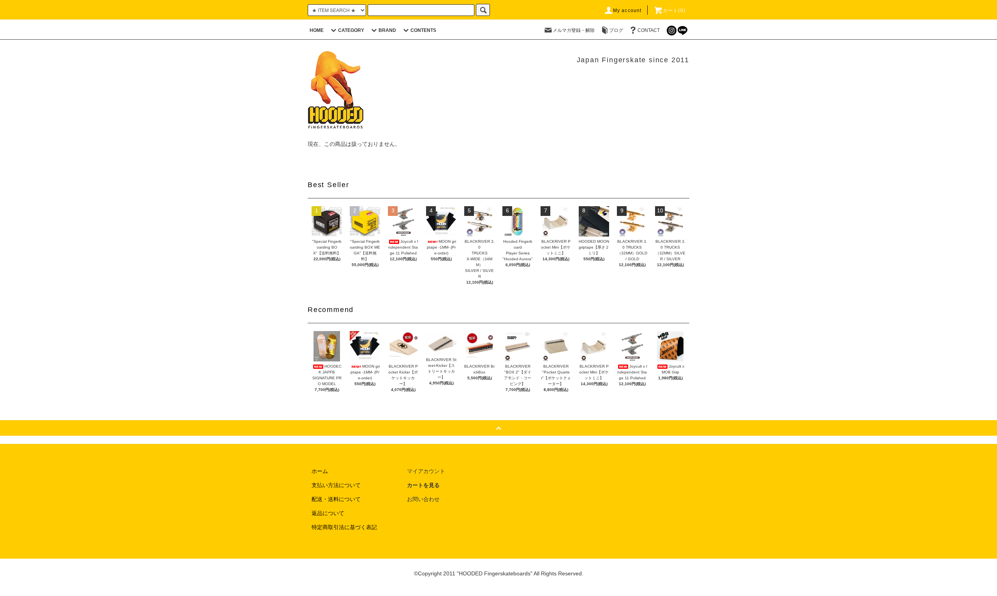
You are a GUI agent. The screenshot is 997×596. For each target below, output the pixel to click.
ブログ (616, 30)
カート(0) (674, 10)
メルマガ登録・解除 (574, 30)
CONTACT (649, 30)
